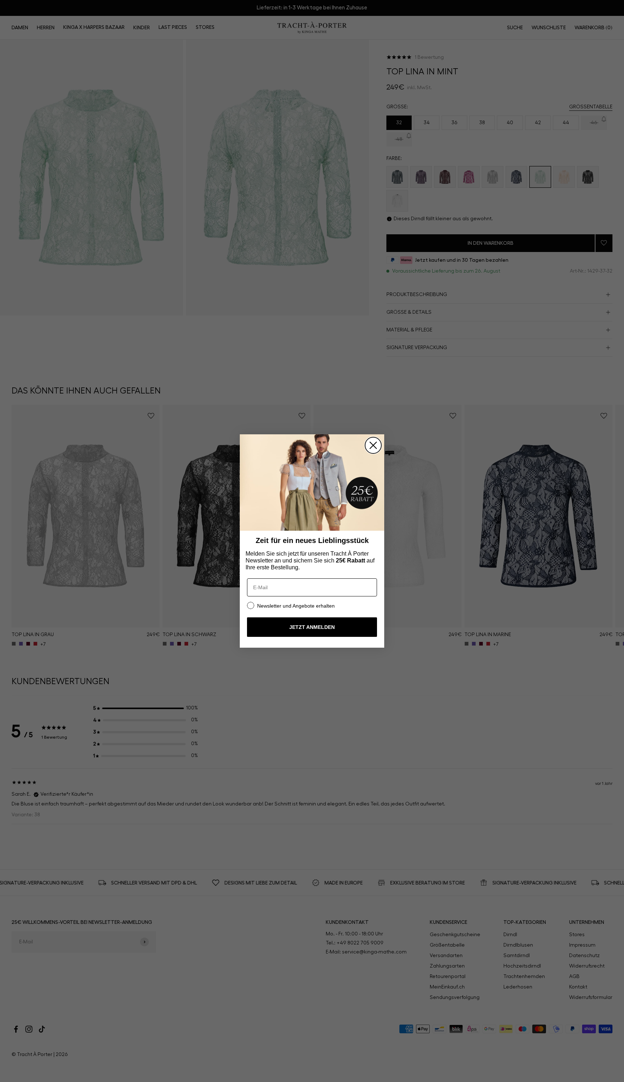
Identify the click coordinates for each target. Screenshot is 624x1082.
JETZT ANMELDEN (312, 627)
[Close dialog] (373, 445)
